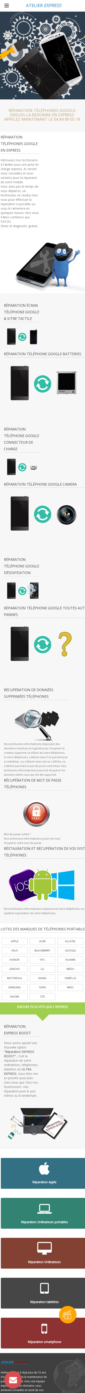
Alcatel (70, 941)
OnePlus (70, 978)
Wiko (70, 987)
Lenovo (14, 969)
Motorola (14, 978)
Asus (14, 950)
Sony (42, 987)
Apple (14, 941)
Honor (14, 960)
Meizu (70, 969)
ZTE (42, 996)
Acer (42, 941)
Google (70, 950)
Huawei (70, 960)
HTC (42, 960)
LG (42, 969)
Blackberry (42, 950)
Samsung (14, 987)
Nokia (42, 978)
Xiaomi (14, 996)
